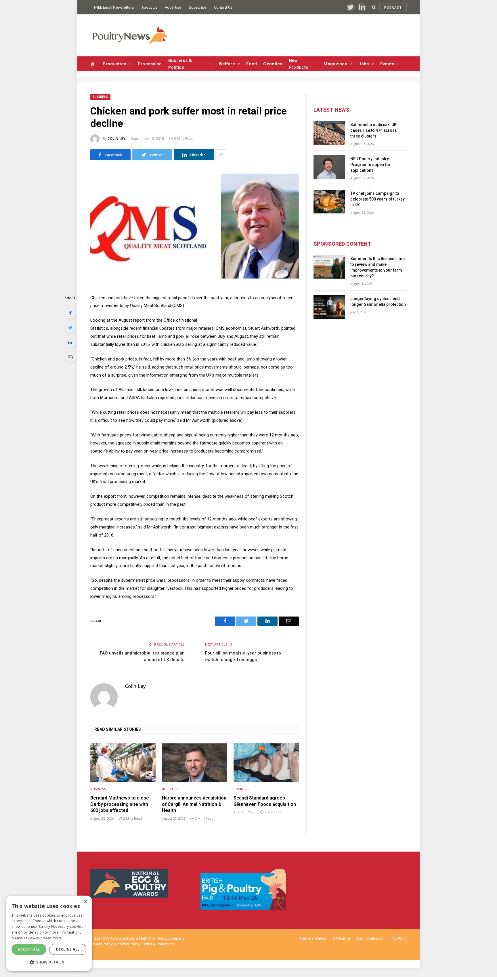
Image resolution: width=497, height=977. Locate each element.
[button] (49, 962)
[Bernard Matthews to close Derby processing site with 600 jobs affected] (123, 762)
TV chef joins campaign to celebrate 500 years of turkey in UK (377, 199)
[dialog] (49, 933)
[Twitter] (70, 327)
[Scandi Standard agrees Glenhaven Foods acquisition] (266, 762)
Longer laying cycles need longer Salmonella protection (378, 301)
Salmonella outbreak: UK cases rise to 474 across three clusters (373, 130)
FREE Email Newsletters (114, 7)
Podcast (393, 7)
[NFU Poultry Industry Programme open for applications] (329, 167)
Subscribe (198, 7)
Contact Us (223, 7)
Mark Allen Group (153, 938)
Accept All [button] (29, 949)
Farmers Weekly (313, 938)
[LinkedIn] (70, 342)
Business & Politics (180, 64)
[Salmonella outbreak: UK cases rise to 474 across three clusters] (329, 133)
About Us (149, 7)
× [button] (85, 902)
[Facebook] (70, 313)
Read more (52, 938)
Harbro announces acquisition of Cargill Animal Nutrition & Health (194, 804)
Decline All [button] (67, 949)
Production (114, 63)
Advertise (173, 7)
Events (387, 63)
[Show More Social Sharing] (221, 154)
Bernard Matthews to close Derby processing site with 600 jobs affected (119, 804)
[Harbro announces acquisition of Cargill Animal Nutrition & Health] (194, 762)
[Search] (374, 7)
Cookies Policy (127, 944)
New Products (298, 64)
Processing (150, 63)
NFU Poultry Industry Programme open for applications (370, 165)
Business (100, 96)
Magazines (335, 63)
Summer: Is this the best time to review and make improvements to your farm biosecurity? (377, 267)
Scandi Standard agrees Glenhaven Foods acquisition (265, 801)
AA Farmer (342, 938)
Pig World (399, 938)
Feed (251, 63)
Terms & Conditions (158, 944)
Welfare (227, 63)
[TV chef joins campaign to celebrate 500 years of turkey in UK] (329, 202)
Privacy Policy (101, 944)
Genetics (272, 63)
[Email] (70, 357)
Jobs (363, 63)
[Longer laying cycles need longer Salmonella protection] (329, 307)
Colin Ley (116, 138)
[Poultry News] (129, 35)
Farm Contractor (370, 938)
